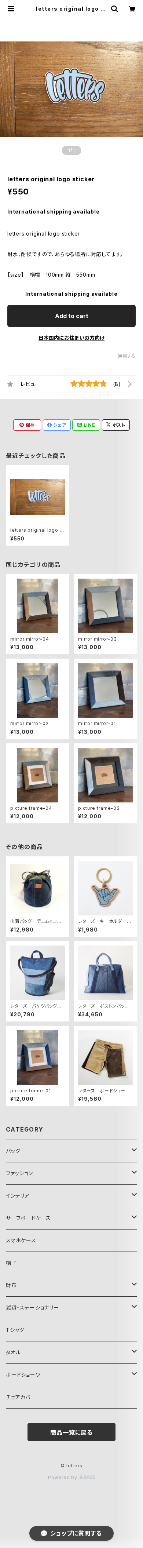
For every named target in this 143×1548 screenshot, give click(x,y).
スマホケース (21, 1240)
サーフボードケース (28, 1218)
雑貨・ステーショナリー (32, 1307)
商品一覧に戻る (71, 1432)
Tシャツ (15, 1330)
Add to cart (71, 316)
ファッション (19, 1173)
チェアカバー (21, 1397)
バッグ (13, 1151)
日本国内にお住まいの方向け (71, 338)
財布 (11, 1285)
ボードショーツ (23, 1375)
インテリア (18, 1195)
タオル (13, 1352)
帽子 (11, 1263)
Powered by (63, 1477)
